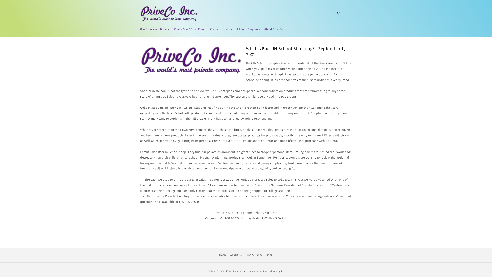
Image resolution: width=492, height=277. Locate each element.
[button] (339, 13)
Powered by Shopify (273, 271)
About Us (236, 255)
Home (223, 255)
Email (269, 255)
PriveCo (220, 271)
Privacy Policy (253, 255)
